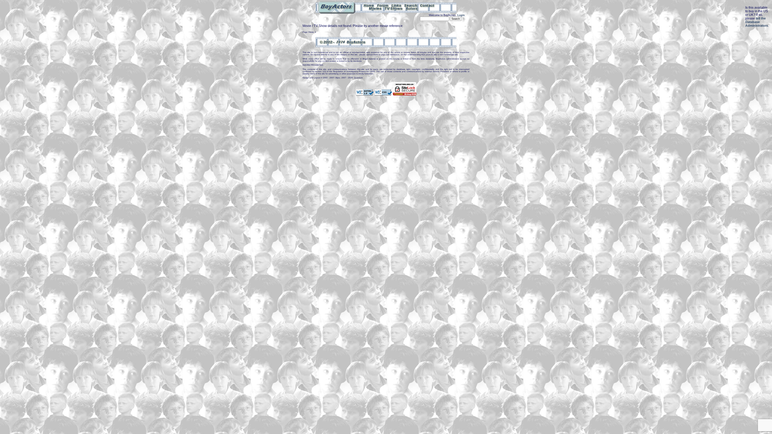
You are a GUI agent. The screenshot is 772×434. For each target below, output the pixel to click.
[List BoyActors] (412, 8)
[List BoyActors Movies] (375, 8)
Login (461, 15)
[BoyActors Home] (369, 5)
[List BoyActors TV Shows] (394, 8)
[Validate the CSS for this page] (383, 94)
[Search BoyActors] (410, 5)
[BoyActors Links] (396, 5)
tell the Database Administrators (756, 22)
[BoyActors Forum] (383, 5)
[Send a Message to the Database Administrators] (427, 5)
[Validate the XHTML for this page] (365, 94)
